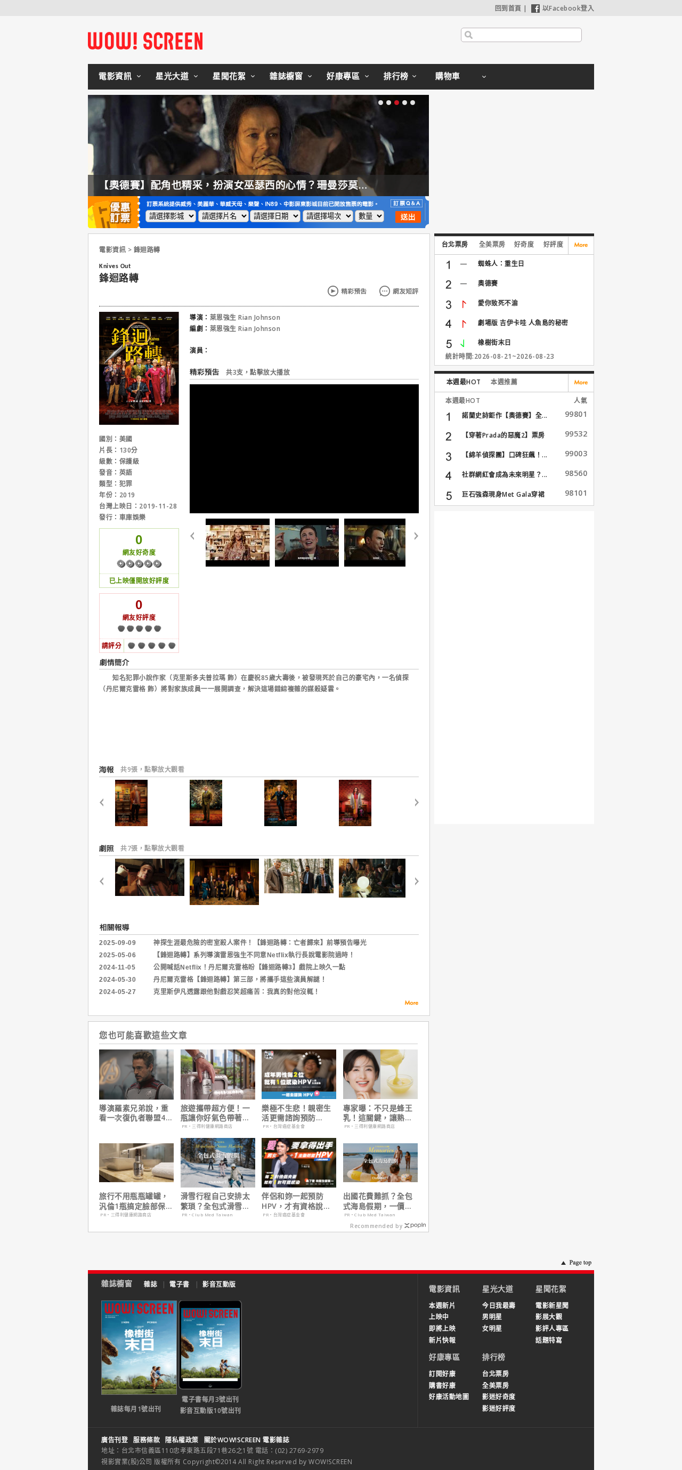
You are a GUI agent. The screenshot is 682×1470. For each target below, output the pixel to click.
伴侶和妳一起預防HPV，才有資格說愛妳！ (296, 1200)
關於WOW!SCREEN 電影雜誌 (247, 1439)
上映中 (439, 1316)
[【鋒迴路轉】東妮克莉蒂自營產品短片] (238, 543)
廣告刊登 (114, 1439)
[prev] (196, 543)
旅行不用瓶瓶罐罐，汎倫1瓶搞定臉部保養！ (134, 1200)
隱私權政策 (182, 1439)
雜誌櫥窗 (286, 75)
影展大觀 (548, 1316)
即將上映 (442, 1328)
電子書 (179, 1284)
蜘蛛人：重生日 (501, 263)
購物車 (447, 75)
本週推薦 (504, 381)
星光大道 (172, 75)
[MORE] (408, 1004)
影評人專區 (552, 1328)
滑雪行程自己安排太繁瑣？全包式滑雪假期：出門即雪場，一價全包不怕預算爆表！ (215, 1200)
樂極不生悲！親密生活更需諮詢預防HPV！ (296, 1112)
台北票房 (455, 244)
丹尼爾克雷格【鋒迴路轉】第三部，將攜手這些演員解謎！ (240, 979)
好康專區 (343, 75)
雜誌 (150, 1284)
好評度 (553, 244)
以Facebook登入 (568, 8)
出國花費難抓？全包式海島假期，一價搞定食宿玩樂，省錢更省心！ (378, 1200)
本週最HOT (463, 381)
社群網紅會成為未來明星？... (505, 474)
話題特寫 (548, 1340)
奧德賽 (488, 283)
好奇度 (524, 244)
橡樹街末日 (495, 342)
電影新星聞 (552, 1305)
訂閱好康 (442, 1373)
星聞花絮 (229, 75)
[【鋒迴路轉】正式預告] (307, 543)
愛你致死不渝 (498, 303)
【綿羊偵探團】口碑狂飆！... (505, 454)
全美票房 (492, 244)
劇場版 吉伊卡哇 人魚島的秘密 (523, 322)
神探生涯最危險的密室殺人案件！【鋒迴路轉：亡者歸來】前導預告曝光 (260, 943)
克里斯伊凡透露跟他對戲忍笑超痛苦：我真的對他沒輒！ (236, 992)
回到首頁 (508, 8)
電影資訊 (115, 75)
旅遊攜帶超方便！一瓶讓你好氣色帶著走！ (215, 1112)
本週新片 (442, 1305)
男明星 (492, 1316)
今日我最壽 (499, 1305)
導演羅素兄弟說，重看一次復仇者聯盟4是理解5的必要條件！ (136, 1112)
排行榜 (396, 75)
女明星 (492, 1328)
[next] (412, 543)
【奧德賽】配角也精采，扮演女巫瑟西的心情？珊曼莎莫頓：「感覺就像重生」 (278, 185)
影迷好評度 (499, 1408)
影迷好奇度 (499, 1396)
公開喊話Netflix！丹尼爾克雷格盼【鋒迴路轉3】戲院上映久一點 (249, 967)
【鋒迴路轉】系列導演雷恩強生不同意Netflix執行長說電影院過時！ (254, 955)
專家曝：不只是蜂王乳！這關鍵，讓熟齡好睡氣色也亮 (378, 1112)
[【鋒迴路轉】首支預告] (376, 543)
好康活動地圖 (449, 1396)
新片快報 (442, 1340)
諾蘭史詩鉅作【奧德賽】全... (505, 415)
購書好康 (442, 1385)
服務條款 (146, 1439)
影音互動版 (219, 1284)
